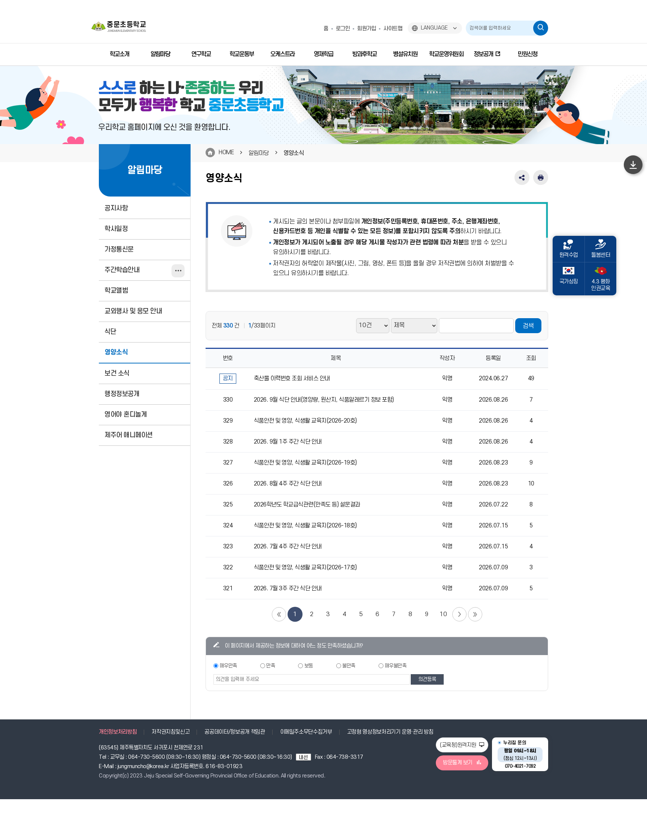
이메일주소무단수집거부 (306, 732)
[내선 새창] (305, 757)
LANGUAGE (434, 28)
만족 (270, 666)
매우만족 (228, 666)
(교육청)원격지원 (458, 745)
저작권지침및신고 (170, 732)
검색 (528, 326)
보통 (308, 666)
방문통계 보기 (458, 763)
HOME (226, 152)
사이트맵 (392, 28)
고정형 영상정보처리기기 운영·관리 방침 (390, 732)
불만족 (348, 666)
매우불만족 (396, 666)
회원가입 (366, 28)
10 (443, 614)
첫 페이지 (279, 614)
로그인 (343, 28)
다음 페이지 (459, 614)
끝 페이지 (475, 614)
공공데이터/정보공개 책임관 (234, 732)
